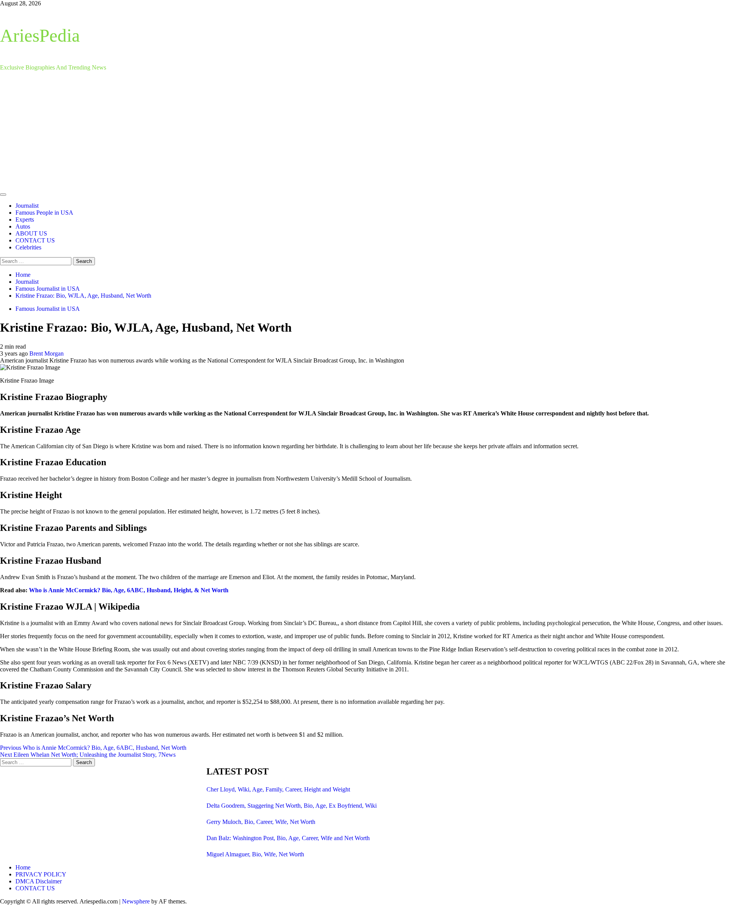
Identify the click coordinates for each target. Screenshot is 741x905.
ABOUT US (31, 233)
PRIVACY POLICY (40, 874)
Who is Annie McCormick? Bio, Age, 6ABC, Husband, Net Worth (93, 747)
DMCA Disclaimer (38, 881)
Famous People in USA (44, 212)
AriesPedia (40, 35)
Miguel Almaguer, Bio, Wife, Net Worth (255, 854)
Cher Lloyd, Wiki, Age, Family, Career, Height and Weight (278, 789)
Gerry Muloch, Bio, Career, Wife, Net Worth (260, 822)
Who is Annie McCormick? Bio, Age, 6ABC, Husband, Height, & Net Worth (128, 590)
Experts (24, 219)
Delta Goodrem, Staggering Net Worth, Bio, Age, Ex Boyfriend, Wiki (291, 805)
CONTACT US (35, 240)
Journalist (27, 205)
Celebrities (28, 247)
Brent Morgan (46, 353)
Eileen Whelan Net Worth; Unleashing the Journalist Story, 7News (88, 754)
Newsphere (136, 901)
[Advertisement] (370, 131)
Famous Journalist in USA (47, 308)
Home (22, 867)
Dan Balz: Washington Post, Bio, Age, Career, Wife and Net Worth (288, 838)
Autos (22, 226)
